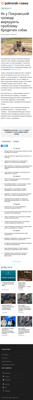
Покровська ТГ (6, 8)
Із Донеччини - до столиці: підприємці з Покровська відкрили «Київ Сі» (15, 207)
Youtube (7, 384)
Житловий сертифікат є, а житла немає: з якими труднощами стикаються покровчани (17, 184)
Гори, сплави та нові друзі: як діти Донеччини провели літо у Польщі (17, 173)
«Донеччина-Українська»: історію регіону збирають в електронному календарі (16, 161)
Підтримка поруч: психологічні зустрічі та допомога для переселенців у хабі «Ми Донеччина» (16, 254)
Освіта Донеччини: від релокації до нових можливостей (16, 234)
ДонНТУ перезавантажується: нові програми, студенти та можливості (17, 179)
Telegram (21, 130)
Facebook (7, 373)
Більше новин (16, 261)
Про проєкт (5, 354)
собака (15, 141)
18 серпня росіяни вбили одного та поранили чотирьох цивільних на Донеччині (17, 222)
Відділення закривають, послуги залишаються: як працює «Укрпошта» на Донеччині (17, 239)
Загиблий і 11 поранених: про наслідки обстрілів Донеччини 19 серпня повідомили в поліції (17, 194)
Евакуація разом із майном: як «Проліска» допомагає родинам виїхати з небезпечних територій (16, 200)
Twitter (6, 376)
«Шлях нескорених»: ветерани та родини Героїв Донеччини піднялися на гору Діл (18, 227)
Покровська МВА (15, 69)
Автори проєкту (7, 361)
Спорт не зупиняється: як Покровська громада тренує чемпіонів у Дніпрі (17, 217)
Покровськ (6, 141)
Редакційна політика (8, 365)
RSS (5, 387)
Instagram (7, 380)
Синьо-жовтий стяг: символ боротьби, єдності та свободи (18, 156)
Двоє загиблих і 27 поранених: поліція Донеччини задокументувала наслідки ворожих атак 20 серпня (18, 167)
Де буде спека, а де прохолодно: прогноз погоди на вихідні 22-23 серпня (18, 151)
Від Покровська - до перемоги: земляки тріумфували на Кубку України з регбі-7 (15, 189)
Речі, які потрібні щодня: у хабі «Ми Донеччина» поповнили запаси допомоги (17, 212)
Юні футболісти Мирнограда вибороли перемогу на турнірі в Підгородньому (18, 244)
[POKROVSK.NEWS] (16, 3)
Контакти (5, 358)
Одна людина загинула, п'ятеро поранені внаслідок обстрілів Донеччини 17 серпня (16, 248)
